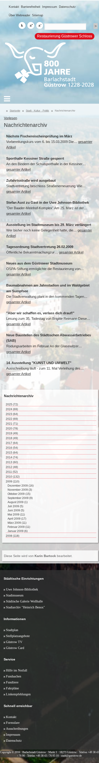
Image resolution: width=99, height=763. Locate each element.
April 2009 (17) (17, 518)
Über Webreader (19, 15)
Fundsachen (13, 676)
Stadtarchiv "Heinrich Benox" (25, 607)
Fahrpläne (12, 688)
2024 (12, 409)
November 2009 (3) (20, 489)
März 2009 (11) (17, 522)
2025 (12, 404)
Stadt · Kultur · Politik (37, 110)
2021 (12, 423)
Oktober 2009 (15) (19, 494)
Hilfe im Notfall (16, 670)
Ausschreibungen (17, 728)
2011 (12, 471)
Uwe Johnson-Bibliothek (22, 589)
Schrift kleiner (39, 25)
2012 (12, 467)
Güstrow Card (15, 648)
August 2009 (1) (18, 502)
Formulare (13, 722)
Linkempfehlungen (18, 694)
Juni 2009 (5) (16, 510)
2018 (12, 438)
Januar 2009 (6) (18, 531)
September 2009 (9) (20, 498)
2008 (12, 535)
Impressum (49, 6)
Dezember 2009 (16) (21, 485)
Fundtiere (12, 682)
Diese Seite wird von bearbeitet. (38, 556)
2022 (12, 418)
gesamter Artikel (18, 169)
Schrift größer (30, 25)
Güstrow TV (14, 642)
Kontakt (14, 6)
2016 (12, 447)
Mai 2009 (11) (16, 514)
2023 (12, 414)
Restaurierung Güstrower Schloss (64, 36)
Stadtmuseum (14, 595)
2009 (12, 481)
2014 (12, 457)
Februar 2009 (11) (19, 527)
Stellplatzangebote (18, 636)
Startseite (15, 110)
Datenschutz (67, 6)
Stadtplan (12, 630)
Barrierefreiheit (30, 6)
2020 (12, 428)
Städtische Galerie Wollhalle (24, 601)
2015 (12, 452)
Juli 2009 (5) (15, 506)
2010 (13, 476)
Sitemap (37, 15)
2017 (12, 443)
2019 (12, 433)
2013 (12, 462)
